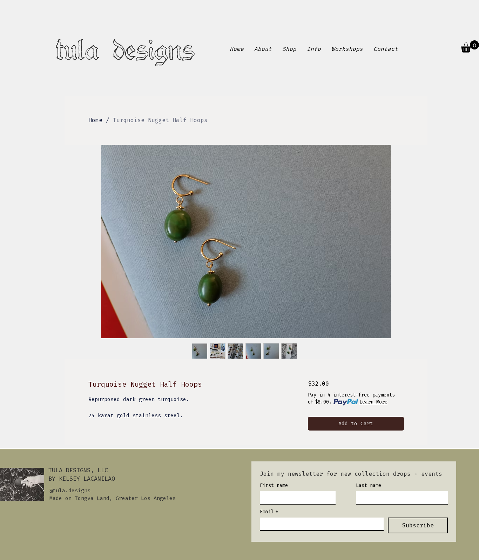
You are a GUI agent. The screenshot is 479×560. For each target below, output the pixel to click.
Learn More (373, 402)
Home (95, 120)
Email (269, 512)
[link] (470, 46)
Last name (368, 485)
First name (274, 485)
